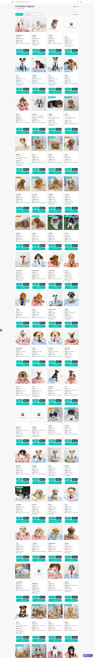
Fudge (50, 114)
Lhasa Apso (35, 502)
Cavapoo (35, 152)
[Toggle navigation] (13, 2)
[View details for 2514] (22, 298)
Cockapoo (35, 269)
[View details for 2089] (38, 64)
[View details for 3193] (22, 103)
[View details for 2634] (55, 143)
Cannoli (67, 194)
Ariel (33, 309)
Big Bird (18, 427)
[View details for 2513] (38, 259)
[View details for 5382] (71, 376)
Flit (17, 543)
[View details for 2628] (71, 183)
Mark (50, 504)
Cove (17, 622)
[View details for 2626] (38, 222)
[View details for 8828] (38, 103)
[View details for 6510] (55, 454)
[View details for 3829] (71, 222)
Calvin (34, 233)
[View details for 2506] (38, 298)
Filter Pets (20, 14)
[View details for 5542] (55, 376)
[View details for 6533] (71, 454)
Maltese (18, 580)
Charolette (19, 348)
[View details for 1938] (71, 298)
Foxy (50, 622)
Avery (66, 114)
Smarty (18, 465)
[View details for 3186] (71, 64)
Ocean (18, 387)
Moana (67, 543)
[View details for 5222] (22, 611)
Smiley (50, 233)
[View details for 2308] (55, 64)
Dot (33, 154)
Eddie (66, 309)
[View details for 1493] (22, 143)
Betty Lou (35, 583)
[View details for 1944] (55, 337)
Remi (50, 465)
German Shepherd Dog (54, 385)
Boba (17, 114)
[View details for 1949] (71, 532)
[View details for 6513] (38, 454)
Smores (67, 425)
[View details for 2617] (38, 376)
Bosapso (51, 33)
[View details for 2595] (71, 103)
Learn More (22, 53)
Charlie (51, 35)
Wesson (51, 387)
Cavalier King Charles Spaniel (55, 112)
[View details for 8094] (22, 259)
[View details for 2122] (38, 493)
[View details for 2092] (22, 532)
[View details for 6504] (22, 454)
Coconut (34, 194)
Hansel (34, 114)
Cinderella (51, 270)
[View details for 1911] (71, 611)
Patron (34, 504)
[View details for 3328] (55, 298)
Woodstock (35, 270)
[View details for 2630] (38, 183)
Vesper (34, 35)
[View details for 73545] (22, 493)
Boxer (66, 73)
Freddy (34, 75)
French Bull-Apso (68, 307)
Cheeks (50, 231)
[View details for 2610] (55, 103)
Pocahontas (19, 35)
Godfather (19, 270)
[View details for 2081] (22, 64)
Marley (34, 622)
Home (16, 8)
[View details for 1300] (38, 24)
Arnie (66, 233)
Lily (66, 387)
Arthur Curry (52, 309)
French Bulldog (68, 346)
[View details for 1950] (22, 337)
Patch (17, 309)
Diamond (67, 348)
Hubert (67, 582)
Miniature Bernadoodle (38, 620)
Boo (50, 582)
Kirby (66, 75)
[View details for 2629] (55, 183)
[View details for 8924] (22, 24)
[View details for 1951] (38, 337)
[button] (78, 2)
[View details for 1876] (38, 611)
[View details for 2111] (55, 532)
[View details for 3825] (55, 222)
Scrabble (18, 504)
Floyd (33, 348)
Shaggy (34, 465)
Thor (66, 504)
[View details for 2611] (71, 337)
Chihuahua (19, 269)
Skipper (67, 465)
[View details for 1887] (55, 611)
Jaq (17, 75)
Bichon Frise (19, 33)
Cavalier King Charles (37, 112)
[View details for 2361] (55, 24)
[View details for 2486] (71, 571)
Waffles (51, 194)
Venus (50, 154)
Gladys (34, 427)
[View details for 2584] (22, 376)
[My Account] (80, 2)
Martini (18, 154)
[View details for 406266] (55, 571)
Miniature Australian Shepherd (23, 620)
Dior (33, 387)
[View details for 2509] (55, 259)
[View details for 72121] (38, 532)
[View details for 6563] (71, 414)
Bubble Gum (52, 543)
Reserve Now (52, 97)
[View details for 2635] (38, 143)
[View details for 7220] (55, 493)
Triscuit (34, 543)
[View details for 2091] (71, 493)
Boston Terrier (68, 35)
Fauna (66, 270)
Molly (66, 622)
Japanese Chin (20, 502)
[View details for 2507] (71, 259)
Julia (66, 36)
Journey (51, 348)
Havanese (51, 424)
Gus (50, 75)
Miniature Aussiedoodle (70, 580)
